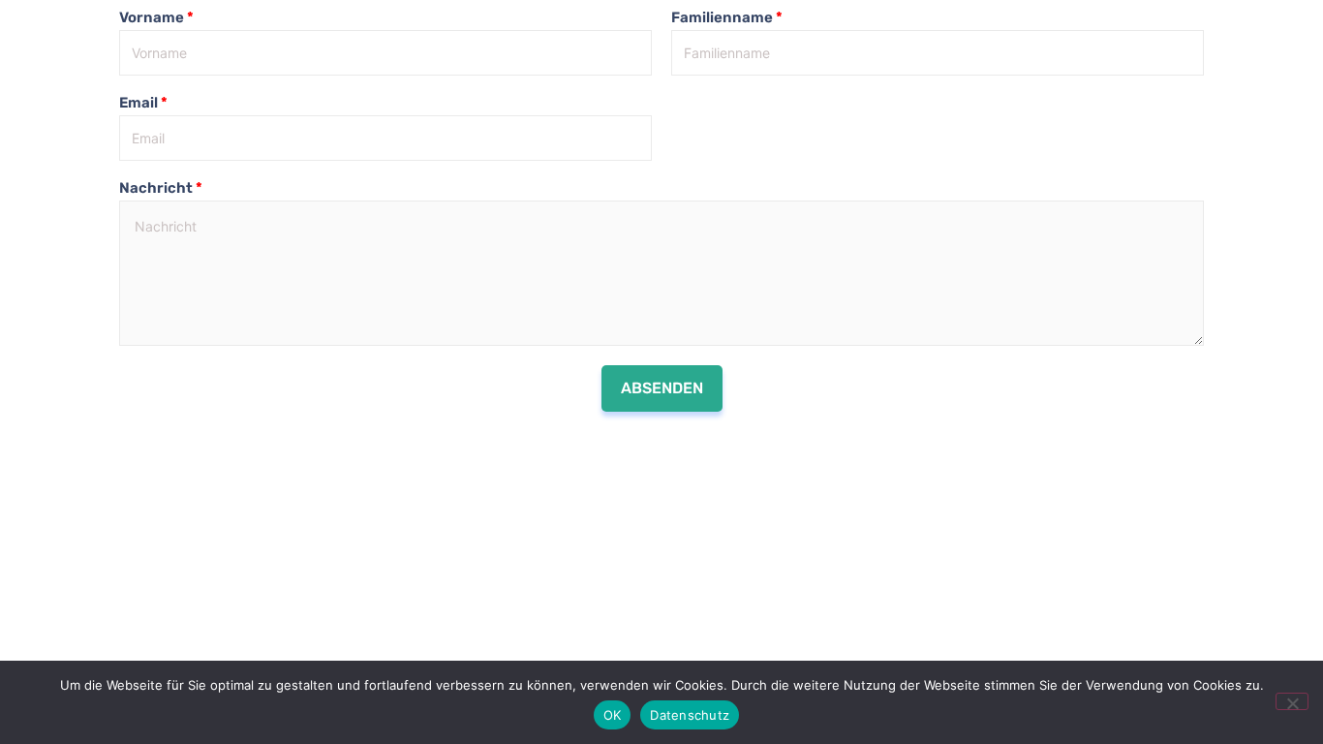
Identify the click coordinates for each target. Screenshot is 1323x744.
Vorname (156, 17)
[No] (1292, 701)
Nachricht (160, 188)
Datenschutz (689, 715)
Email (143, 102)
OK (612, 715)
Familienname (727, 17)
